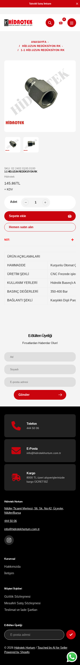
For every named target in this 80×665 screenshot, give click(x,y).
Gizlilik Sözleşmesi (17, 596)
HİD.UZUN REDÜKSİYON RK (41, 46)
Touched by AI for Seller (52, 647)
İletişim (9, 573)
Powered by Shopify (17, 652)
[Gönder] (71, 634)
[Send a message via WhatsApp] (72, 657)
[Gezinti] (71, 22)
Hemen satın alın (21, 227)
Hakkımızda (12, 566)
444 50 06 (10, 520)
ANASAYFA (38, 41)
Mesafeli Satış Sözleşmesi (22, 603)
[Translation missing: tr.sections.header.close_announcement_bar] (77, 4)
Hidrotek (9, 176)
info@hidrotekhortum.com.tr (22, 529)
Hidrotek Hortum (24, 647)
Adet (13, 201)
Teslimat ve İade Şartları (20, 609)
